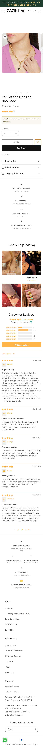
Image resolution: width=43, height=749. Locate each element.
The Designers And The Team (17, 613)
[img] (7, 360)
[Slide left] (16, 92)
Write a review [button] (21, 345)
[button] (3, 10)
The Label (9, 608)
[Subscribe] (35, 729)
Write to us (9, 672)
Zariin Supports (11, 624)
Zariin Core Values (12, 619)
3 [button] (22, 529)
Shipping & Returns (13, 656)
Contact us (9, 661)
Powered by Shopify (31, 744)
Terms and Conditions (14, 651)
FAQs (7, 667)
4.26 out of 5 (27, 319)
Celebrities (9, 630)
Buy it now (22, 148)
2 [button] (18, 529)
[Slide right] (26, 92)
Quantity (5, 129)
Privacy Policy (10, 645)
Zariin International (17, 744)
